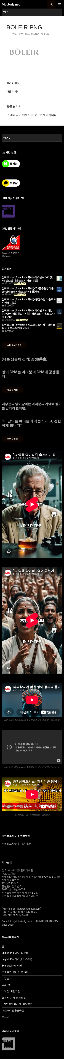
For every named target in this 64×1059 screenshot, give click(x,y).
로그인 (38, 115)
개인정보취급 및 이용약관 (18, 1004)
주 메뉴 (59, 4)
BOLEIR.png (42, 34)
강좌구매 (7, 985)
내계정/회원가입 (11, 991)
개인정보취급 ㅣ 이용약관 (16, 844)
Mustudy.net (11, 4)
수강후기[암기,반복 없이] (15, 972)
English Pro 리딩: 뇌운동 (15, 953)
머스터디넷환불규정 (13, 1010)
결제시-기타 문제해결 (14, 998)
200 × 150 (30, 34)
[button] (6, 12)
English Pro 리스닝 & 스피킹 (17, 959)
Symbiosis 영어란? (12, 966)
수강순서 (7, 978)
